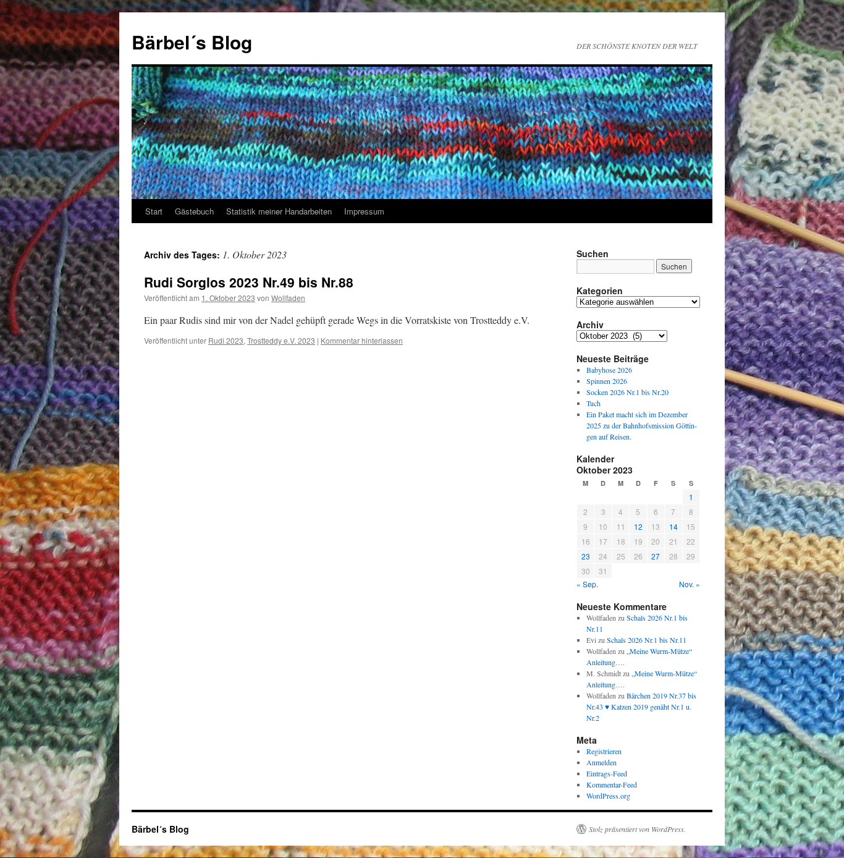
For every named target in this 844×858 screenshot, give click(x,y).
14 (673, 526)
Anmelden (601, 762)
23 (585, 556)
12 (638, 526)
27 (655, 556)
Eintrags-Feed (606, 773)
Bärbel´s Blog (192, 41)
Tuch (593, 403)
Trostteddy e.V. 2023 (281, 340)
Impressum (364, 211)
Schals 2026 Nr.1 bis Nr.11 (646, 640)
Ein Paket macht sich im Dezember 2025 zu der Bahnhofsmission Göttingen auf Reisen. (641, 425)
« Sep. (587, 584)
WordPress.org (608, 796)
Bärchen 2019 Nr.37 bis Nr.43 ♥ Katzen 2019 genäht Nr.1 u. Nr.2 (641, 706)
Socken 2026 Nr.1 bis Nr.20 (627, 392)
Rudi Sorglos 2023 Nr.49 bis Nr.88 (248, 282)
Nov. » (689, 584)
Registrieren (604, 751)
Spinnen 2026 (606, 381)
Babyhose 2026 (609, 370)
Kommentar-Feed (611, 784)
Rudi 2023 (225, 340)
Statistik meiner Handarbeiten (279, 211)
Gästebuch (194, 211)
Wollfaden (288, 297)
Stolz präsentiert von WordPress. (637, 829)
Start (153, 211)
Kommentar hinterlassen (362, 340)
